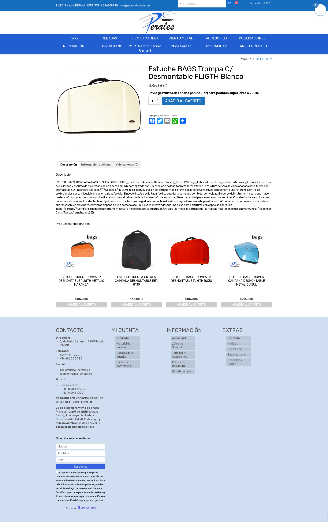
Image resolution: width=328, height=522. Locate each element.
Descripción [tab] (68, 164)
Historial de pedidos (123, 345)
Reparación (235, 349)
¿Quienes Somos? (177, 345)
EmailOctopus (88, 508)
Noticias (233, 343)
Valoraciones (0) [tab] (127, 164)
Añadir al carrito (183, 101)
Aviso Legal (179, 338)
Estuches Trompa (262, 59)
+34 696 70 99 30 (71, 358)
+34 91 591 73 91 (70, 354)
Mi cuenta (123, 338)
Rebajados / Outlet (235, 362)
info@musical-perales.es (75, 370)
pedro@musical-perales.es (76, 373)
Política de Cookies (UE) (179, 364)
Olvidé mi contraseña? (124, 364)
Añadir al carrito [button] (81, 304)
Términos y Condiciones (179, 354)
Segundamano (237, 354)
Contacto (234, 338)
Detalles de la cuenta (125, 354)
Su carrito (260, 3)
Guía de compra (181, 371)
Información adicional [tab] (96, 164)
